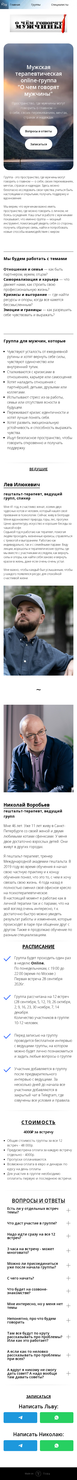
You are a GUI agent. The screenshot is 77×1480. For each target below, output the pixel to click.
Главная (15, 4)
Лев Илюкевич (22, 484)
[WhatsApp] (57, 1417)
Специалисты (59, 4)
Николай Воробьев (27, 805)
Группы (35, 4)
